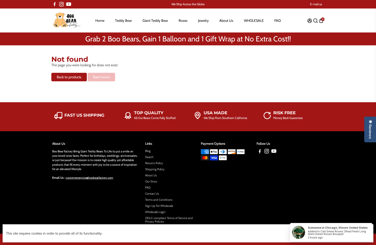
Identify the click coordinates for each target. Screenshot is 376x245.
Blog (148, 151)
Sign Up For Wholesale (159, 206)
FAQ (277, 21)
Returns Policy (154, 163)
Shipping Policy (154, 169)
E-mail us (316, 4)
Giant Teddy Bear (155, 21)
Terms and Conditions (159, 199)
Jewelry (203, 21)
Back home (101, 77)
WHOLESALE (254, 21)
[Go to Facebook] (54, 4)
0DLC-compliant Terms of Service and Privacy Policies (169, 219)
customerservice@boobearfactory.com (89, 177)
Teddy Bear (123, 21)
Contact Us (152, 193)
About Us (226, 21)
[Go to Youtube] (68, 4)
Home (99, 21)
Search (149, 157)
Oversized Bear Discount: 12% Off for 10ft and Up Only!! (188, 35)
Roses (183, 21)
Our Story (151, 181)
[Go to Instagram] (61, 4)
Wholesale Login (155, 212)
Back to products (69, 77)
